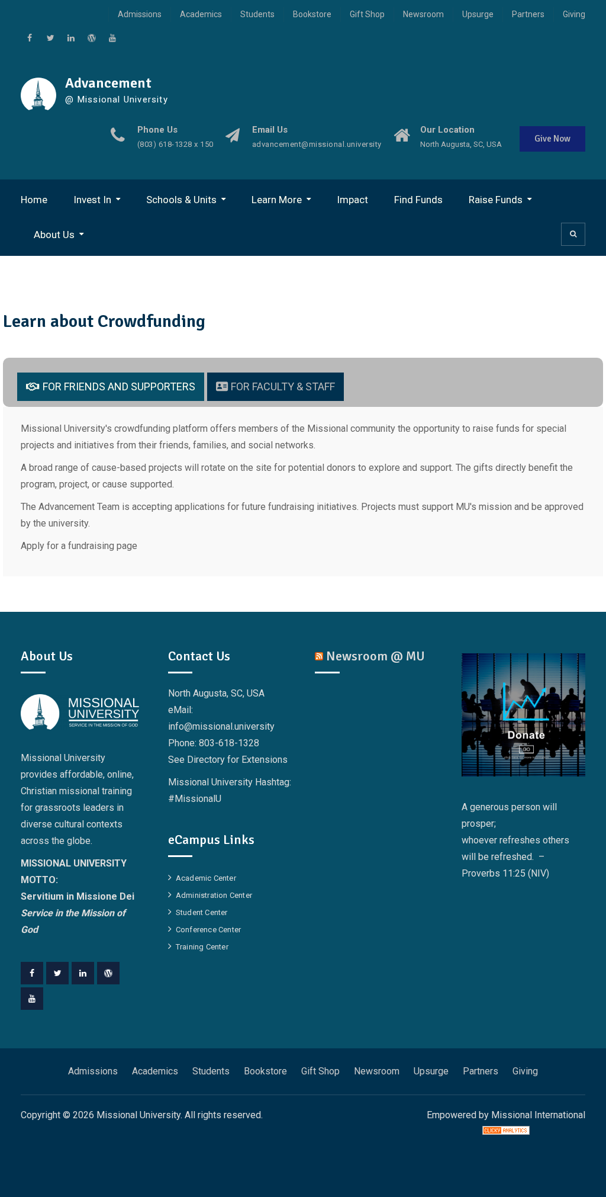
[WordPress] (108, 973)
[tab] (110, 387)
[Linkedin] (83, 973)
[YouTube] (32, 998)
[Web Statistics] (506, 1131)
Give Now (552, 138)
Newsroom (423, 14)
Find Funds (418, 200)
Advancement (108, 83)
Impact (352, 200)
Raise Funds (496, 200)
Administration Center (214, 895)
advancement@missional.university (317, 144)
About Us (54, 234)
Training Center (202, 946)
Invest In (92, 200)
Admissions (140, 14)
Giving (574, 14)
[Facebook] (32, 973)
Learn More (277, 200)
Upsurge (478, 14)
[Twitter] (57, 973)
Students (257, 14)
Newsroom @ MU (375, 656)
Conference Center (208, 929)
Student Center (202, 912)
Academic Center (206, 878)
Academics (201, 14)
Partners (528, 14)
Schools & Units (181, 200)
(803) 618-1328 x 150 (175, 144)
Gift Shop (367, 14)
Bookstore (312, 14)
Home (34, 200)
